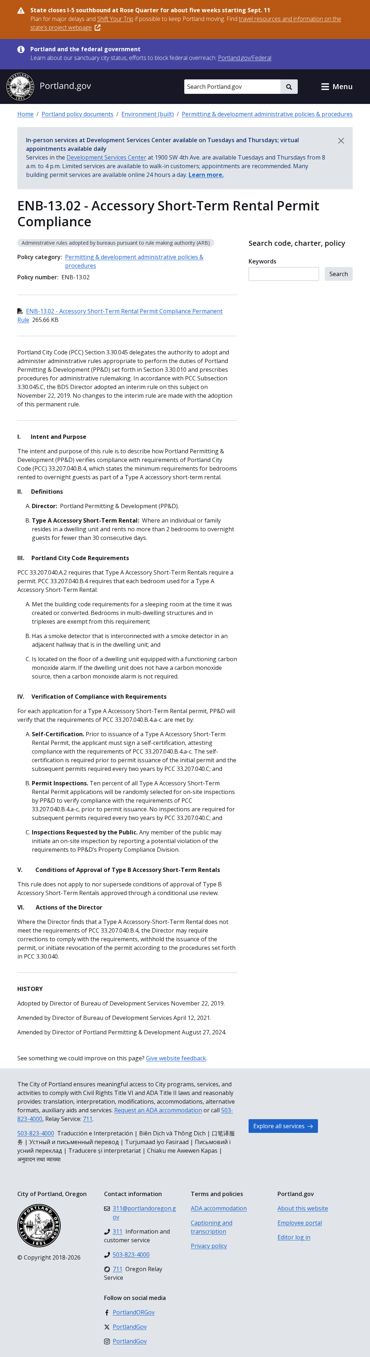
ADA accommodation (219, 1208)
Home (25, 114)
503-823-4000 (35, 1133)
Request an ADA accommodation (158, 1110)
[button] (336, 87)
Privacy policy (209, 1246)
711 (87, 1119)
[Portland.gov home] (48, 86)
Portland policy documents (77, 114)
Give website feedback (176, 1058)
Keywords (262, 261)
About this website (303, 1208)
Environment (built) (147, 114)
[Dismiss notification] (341, 140)
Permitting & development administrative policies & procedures (267, 114)
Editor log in (294, 1237)
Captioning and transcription (211, 1227)
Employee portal (300, 1223)
